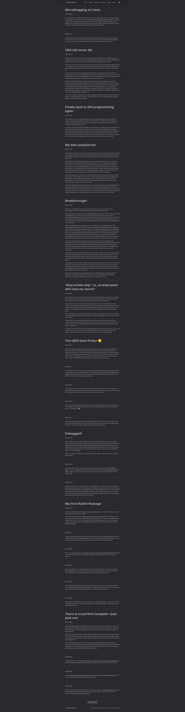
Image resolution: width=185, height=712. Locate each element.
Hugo (104, 708)
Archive (91, 2)
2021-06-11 (68, 366)
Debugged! (73, 433)
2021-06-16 (68, 345)
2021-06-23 (68, 293)
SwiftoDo (106, 536)
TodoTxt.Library (95, 512)
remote (76, 587)
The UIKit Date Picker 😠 (83, 340)
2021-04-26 (68, 482)
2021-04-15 (68, 508)
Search (109, 2)
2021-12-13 (68, 149)
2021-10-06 (68, 205)
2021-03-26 (68, 622)
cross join (78, 470)
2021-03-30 (68, 549)
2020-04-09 (68, 657)
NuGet (83, 512)
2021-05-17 (68, 417)
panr (119, 708)
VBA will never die (78, 50)
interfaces (77, 92)
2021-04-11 (68, 532)
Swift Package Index (112, 39)
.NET (84, 513)
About (85, 2)
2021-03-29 (68, 565)
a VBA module (109, 690)
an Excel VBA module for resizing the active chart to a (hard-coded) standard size (93, 675)
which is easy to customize (82, 693)
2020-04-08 (68, 686)
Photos (96, 2)
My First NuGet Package (83, 503)
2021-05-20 (68, 385)
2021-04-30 (68, 464)
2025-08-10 (68, 14)
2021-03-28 (68, 581)
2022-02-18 (68, 34)
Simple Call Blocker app (105, 553)
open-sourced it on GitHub (90, 516)
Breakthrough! (76, 201)
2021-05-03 (68, 437)
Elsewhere (102, 2)
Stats (113, 2)
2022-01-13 (68, 54)
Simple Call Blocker (70, 571)
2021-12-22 (68, 115)
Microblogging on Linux (82, 10)
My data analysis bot (80, 145)
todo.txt (72, 513)
